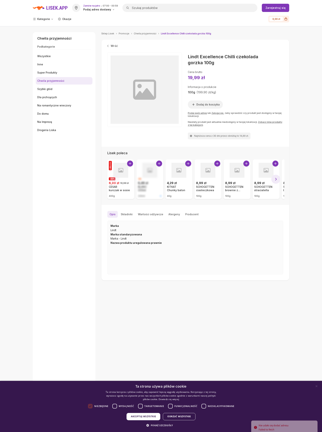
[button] (161, 425)
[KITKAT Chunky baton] (178, 179)
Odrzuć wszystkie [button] (179, 416)
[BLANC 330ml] (149, 179)
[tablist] (195, 214)
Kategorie (43, 19)
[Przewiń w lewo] (114, 179)
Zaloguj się (217, 113)
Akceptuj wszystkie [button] (143, 416)
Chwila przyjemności (145, 33)
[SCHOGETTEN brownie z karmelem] (237, 179)
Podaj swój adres (197, 113)
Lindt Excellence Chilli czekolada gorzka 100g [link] (186, 33)
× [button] (316, 386)
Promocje (124, 33)
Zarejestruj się (275, 7)
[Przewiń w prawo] (275, 179)
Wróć (114, 45)
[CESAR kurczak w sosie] (120, 179)
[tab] (112, 214)
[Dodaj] (130, 164)
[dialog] (161, 406)
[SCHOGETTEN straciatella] (266, 179)
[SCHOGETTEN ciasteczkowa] (208, 179)
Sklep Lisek (107, 33)
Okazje (66, 19)
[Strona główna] (50, 8)
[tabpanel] (195, 247)
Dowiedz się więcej (169, 399)
